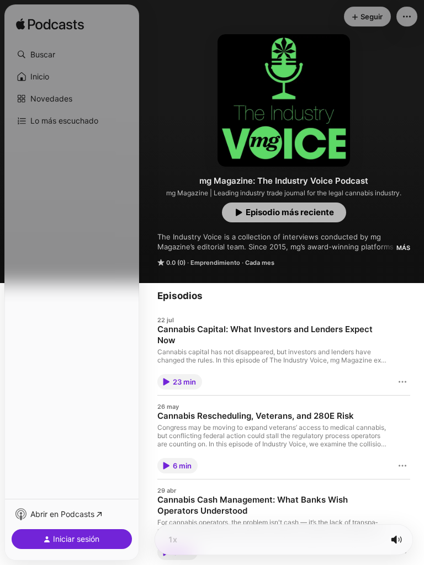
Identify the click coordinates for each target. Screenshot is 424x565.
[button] (71, 54)
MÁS (403, 248)
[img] (50, 24)
